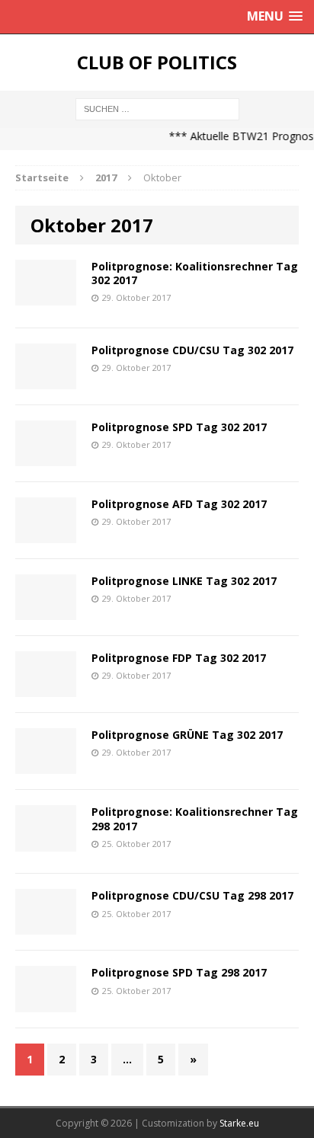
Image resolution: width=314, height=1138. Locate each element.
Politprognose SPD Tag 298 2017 (179, 972)
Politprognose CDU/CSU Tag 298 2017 (192, 895)
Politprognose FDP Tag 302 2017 (178, 658)
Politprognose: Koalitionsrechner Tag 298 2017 (194, 818)
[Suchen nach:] (157, 108)
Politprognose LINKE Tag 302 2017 (184, 581)
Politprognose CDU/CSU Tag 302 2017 (192, 350)
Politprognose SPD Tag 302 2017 (179, 427)
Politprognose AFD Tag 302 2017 (179, 504)
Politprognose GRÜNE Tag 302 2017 (187, 734)
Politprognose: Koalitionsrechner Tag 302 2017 (194, 273)
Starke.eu (239, 1123)
